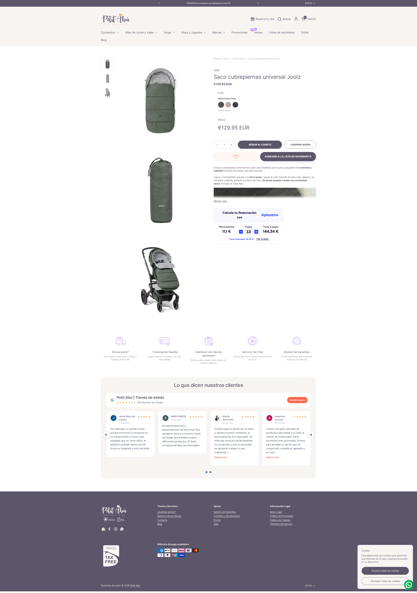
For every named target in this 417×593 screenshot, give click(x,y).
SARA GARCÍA (178, 416)
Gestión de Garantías (225, 511)
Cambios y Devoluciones (227, 516)
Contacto (162, 520)
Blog (159, 524)
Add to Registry (288, 156)
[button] (284, 19)
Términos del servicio (281, 524)
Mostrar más (220, 457)
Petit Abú (135, 585)
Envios (217, 520)
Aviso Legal (276, 511)
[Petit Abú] (115, 19)
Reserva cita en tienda (169, 516)
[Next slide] (310, 434)
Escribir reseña (297, 400)
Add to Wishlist (236, 156)
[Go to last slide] (106, 434)
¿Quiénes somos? (166, 511)
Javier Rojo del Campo (127, 418)
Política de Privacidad (281, 516)
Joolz (216, 69)
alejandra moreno (280, 418)
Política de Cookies (280, 520)
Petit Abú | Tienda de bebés (140, 397)
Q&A (216, 524)
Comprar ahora (300, 144)
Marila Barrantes (228, 418)
